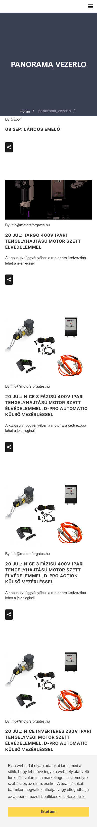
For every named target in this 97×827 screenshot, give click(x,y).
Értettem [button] (48, 811)
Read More (33, 145)
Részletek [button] (75, 796)
